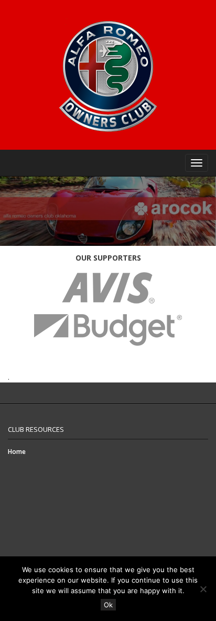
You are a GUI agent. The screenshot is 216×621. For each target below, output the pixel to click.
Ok (108, 605)
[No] (203, 589)
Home (17, 451)
